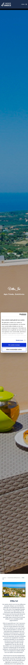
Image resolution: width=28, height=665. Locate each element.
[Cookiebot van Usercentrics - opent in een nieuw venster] (19, 315)
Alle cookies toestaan (14, 345)
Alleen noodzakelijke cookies (14, 349)
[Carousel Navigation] (14, 591)
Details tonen (19, 340)
